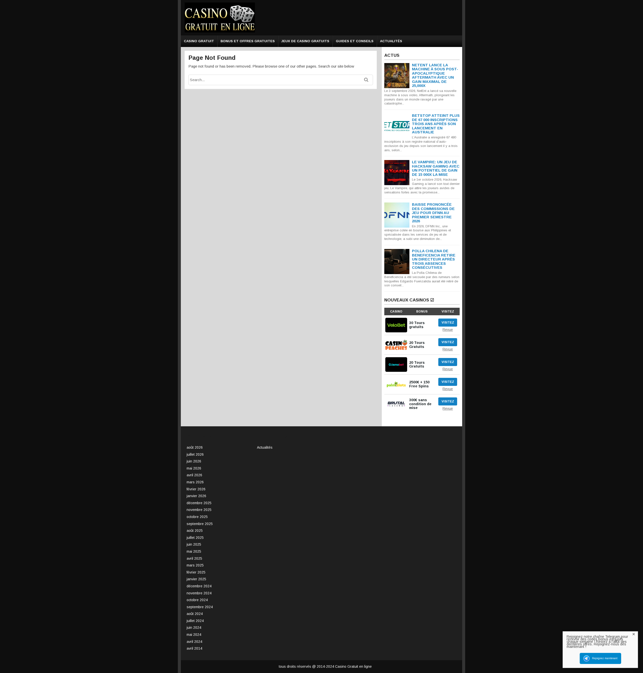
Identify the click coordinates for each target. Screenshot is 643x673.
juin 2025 (194, 544)
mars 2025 (195, 565)
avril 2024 (194, 642)
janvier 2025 (196, 579)
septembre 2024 (200, 607)
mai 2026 (194, 468)
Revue (448, 330)
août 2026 (195, 447)
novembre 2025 (199, 510)
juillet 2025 (195, 538)
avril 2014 (194, 648)
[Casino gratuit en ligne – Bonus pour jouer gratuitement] (220, 31)
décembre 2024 (199, 586)
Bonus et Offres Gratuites (248, 41)
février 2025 (196, 572)
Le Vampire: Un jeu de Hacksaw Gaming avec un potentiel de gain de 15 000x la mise (435, 168)
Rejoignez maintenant (604, 658)
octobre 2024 (197, 600)
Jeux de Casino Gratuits (305, 41)
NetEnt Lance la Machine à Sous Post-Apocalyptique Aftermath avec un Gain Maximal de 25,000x (435, 75)
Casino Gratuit (199, 41)
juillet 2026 (195, 454)
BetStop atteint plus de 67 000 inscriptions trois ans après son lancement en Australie (436, 123)
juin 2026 (194, 461)
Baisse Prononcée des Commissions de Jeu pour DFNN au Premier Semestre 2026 (433, 212)
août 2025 (195, 531)
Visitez (448, 322)
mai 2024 (194, 635)
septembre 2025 (200, 524)
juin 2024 (194, 628)
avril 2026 (194, 475)
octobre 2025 (197, 517)
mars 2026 (195, 482)
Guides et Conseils (354, 41)
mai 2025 (194, 551)
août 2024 (195, 614)
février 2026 (196, 489)
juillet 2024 (195, 621)
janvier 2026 (196, 496)
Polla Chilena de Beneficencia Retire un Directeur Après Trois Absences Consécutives (433, 259)
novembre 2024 (199, 593)
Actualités (391, 41)
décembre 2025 (199, 503)
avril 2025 (194, 558)
